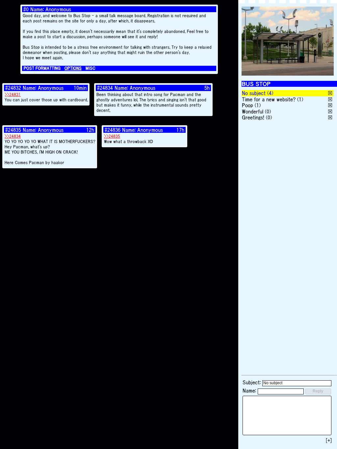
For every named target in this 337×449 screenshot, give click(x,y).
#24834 (105, 87)
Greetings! (253, 117)
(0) (268, 111)
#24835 (13, 129)
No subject (254, 93)
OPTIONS (73, 68)
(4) (270, 93)
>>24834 (13, 136)
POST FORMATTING (42, 68)
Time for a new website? (269, 99)
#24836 (112, 129)
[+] (329, 440)
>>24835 (112, 136)
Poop (247, 105)
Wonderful (252, 111)
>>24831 (13, 94)
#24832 (13, 87)
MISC (90, 68)
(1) (300, 99)
